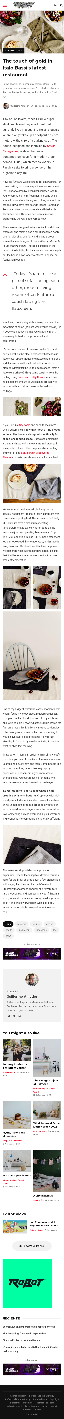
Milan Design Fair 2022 (17, 1161)
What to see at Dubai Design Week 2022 (47, 1110)
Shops (6, 1141)
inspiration (24, 930)
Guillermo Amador (19, 106)
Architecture (13, 51)
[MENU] (5, 5)
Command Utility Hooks (31, 377)
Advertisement (14, 1406)
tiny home (24, 425)
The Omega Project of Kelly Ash (47, 1058)
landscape (41, 930)
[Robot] (24, 6)
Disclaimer (15, 1403)
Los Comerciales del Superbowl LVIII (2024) (15, 1226)
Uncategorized (9, 1072)
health (9, 930)
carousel (21, 924)
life (55, 930)
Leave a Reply (34, 1246)
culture (36, 924)
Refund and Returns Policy (41, 1396)
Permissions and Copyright (46, 1399)
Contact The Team (45, 1403)
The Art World (16, 1141)
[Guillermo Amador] (32, 985)
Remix (40, 1230)
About (45, 1406)
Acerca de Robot (18, 1396)
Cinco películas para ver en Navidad (22, 1340)
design (49, 924)
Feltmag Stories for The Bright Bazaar (17, 1050)
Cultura (33, 1230)
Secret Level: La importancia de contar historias (29, 1326)
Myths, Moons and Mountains (17, 1115)
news (8, 936)
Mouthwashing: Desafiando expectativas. (25, 1333)
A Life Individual (47, 1171)
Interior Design (40, 1089)
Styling (36, 1200)
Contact (27, 1410)
